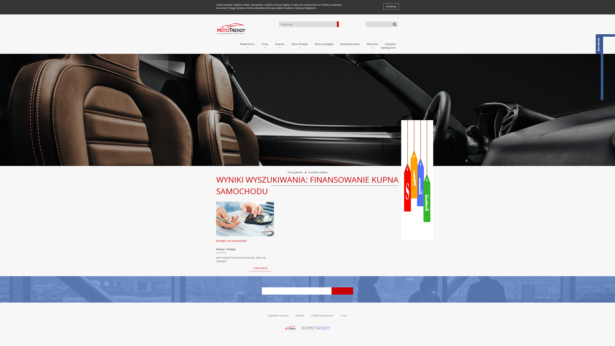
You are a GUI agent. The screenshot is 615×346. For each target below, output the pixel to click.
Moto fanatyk (299, 44)
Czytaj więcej (260, 267)
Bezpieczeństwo (350, 44)
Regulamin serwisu (278, 315)
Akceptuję (391, 6)
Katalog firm (388, 47)
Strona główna (295, 172)
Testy (264, 44)
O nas (344, 315)
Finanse (279, 44)
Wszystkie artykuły (318, 172)
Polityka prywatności (322, 315)
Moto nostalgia (324, 44)
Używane (390, 44)
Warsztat (372, 44)
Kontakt (299, 315)
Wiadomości (247, 44)
